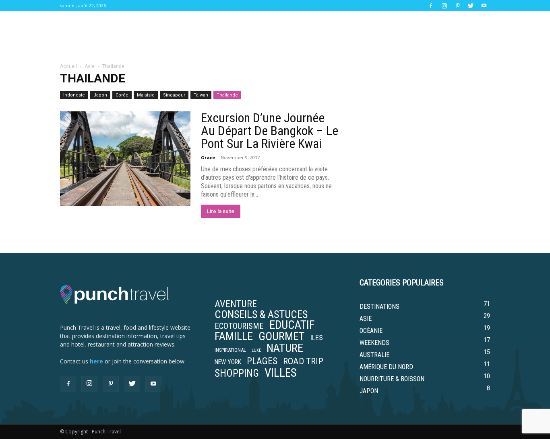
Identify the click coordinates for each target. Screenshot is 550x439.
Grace (208, 157)
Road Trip (303, 361)
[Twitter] (471, 5)
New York (228, 362)
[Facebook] (431, 5)
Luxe (256, 350)
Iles (316, 337)
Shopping (237, 373)
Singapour (174, 95)
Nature (285, 348)
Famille (234, 336)
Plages (262, 361)
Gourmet (281, 336)
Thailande (227, 95)
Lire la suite (220, 211)
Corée (122, 95)
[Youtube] (484, 5)
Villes (281, 372)
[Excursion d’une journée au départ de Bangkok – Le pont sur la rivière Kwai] (125, 158)
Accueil (68, 66)
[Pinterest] (457, 5)
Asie (90, 66)
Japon (100, 95)
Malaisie (146, 95)
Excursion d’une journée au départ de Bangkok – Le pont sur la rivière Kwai (269, 130)
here (96, 361)
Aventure (236, 304)
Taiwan (201, 95)
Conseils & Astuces (261, 314)
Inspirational (230, 350)
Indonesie (74, 95)
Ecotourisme (239, 326)
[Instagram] (444, 5)
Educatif (292, 325)
